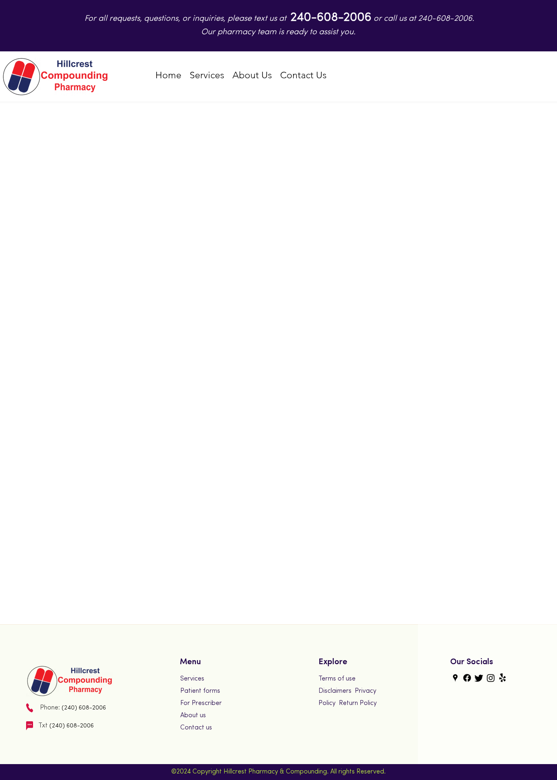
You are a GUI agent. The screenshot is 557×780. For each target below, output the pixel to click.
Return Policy (358, 703)
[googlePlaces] (455, 678)
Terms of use (337, 679)
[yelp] (502, 678)
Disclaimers (334, 691)
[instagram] (491, 678)
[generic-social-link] (467, 678)
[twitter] (479, 678)
